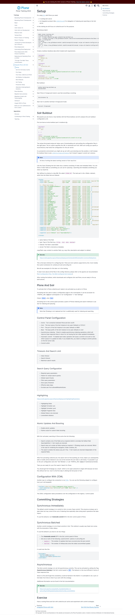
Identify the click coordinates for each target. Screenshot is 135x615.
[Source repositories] (86, 5)
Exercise (105, 15)
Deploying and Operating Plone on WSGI (23, 57)
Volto (16, 25)
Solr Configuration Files (44, 274)
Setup (17, 67)
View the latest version (83, 2)
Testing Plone (18, 35)
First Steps (18, 72)
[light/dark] (95, 5)
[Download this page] (89, 5)
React (16, 22)
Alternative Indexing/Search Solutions (23, 88)
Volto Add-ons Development (22, 30)
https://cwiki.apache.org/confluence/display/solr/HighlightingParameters (58, 399)
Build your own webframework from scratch (23, 106)
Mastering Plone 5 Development (23, 20)
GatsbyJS (17, 100)
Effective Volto (18, 32)
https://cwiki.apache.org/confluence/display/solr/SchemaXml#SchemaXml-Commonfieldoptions (68, 258)
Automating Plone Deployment (22, 49)
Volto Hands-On (19, 27)
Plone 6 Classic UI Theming (22, 37)
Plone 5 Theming (19, 40)
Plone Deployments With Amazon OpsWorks (21, 52)
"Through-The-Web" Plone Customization (22, 61)
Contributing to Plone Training (22, 116)
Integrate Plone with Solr (21, 64)
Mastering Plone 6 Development (23, 17)
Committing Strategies (108, 13)
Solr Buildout (106, 8)
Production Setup (20, 84)
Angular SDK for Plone (20, 103)
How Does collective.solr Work (24, 74)
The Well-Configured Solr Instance (62, 274)
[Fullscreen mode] (92, 5)
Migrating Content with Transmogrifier (20, 97)
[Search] (98, 5)
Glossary (17, 114)
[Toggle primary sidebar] (37, 5)
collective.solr (60, 21)
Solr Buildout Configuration (23, 77)
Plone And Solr (106, 10)
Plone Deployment (19, 47)
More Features (19, 79)
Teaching (17, 119)
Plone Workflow (19, 91)
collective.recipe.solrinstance (60, 153)
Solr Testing (19, 82)
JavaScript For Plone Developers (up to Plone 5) (23, 43)
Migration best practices (21, 94)
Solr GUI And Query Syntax (23, 69)
